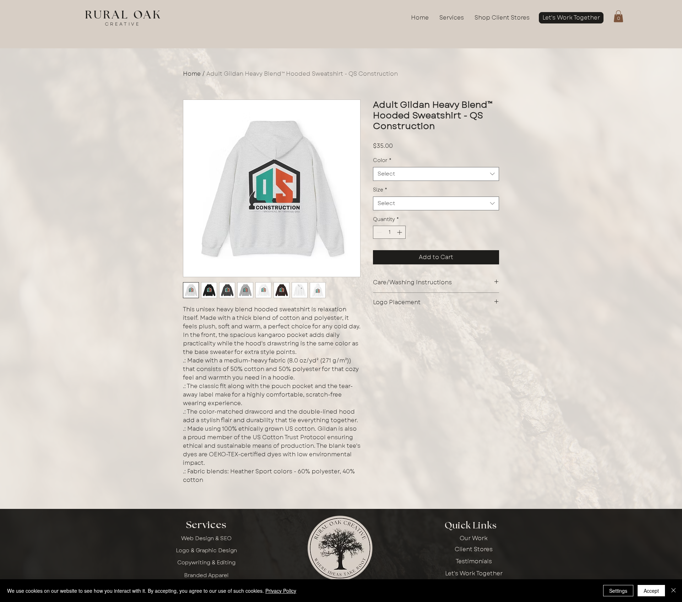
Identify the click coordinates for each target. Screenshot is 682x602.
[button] (618, 16)
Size (380, 190)
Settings (618, 590)
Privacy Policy (280, 590)
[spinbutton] (389, 232)
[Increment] (400, 232)
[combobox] (436, 174)
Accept (651, 590)
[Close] (673, 590)
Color (382, 160)
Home (192, 74)
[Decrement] (378, 232)
